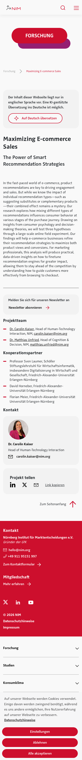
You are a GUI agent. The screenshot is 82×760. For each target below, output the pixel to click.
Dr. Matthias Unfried (24, 340)
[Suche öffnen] (63, 8)
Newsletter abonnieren (26, 308)
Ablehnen (40, 742)
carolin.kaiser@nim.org (50, 334)
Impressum (11, 627)
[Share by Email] (36, 484)
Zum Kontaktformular (19, 564)
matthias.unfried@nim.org (49, 344)
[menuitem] (63, 8)
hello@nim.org (19, 550)
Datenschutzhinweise (18, 621)
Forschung (9, 71)
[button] (35, 118)
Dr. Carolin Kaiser (22, 329)
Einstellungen (40, 732)
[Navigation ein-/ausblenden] (76, 8)
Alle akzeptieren (40, 753)
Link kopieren (55, 485)
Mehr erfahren (13, 584)
